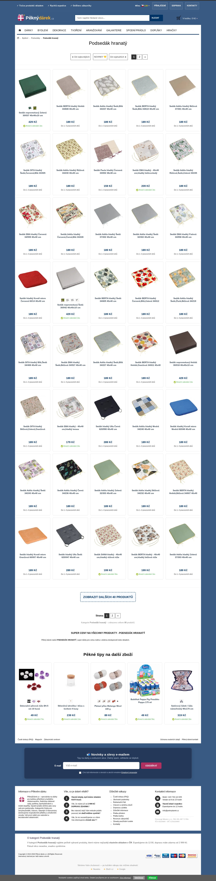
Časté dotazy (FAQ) (25, 739)
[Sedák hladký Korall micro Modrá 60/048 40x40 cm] (183, 407)
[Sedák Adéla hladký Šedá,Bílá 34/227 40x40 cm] (108, 343)
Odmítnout (139, 878)
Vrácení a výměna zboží (122, 805)
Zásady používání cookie (123, 821)
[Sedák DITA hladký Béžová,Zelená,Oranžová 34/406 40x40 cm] (33, 407)
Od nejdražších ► (118, 57)
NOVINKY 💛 (100, 57)
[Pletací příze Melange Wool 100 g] (108, 680)
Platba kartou (118, 816)
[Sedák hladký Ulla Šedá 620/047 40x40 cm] (70, 535)
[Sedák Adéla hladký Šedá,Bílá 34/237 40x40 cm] (108, 87)
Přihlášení (160, 6)
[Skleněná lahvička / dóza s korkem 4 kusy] (71, 680)
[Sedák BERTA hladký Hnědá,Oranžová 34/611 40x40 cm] (146, 343)
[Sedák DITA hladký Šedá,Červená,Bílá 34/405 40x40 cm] (33, 151)
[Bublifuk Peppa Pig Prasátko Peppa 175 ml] (145, 680)
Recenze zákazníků (121, 819)
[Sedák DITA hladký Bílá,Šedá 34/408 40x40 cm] (33, 343)
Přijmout (152, 878)
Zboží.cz (108, 869)
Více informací (125, 878)
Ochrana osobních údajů (170, 739)
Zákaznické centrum (52, 739)
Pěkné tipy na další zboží (108, 654)
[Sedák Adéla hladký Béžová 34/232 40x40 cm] (146, 471)
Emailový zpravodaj (129, 772)
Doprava (176, 6)
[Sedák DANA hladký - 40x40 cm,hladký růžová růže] (108, 535)
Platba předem (119, 813)
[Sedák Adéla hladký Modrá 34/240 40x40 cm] (146, 407)
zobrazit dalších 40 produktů (108, 597)
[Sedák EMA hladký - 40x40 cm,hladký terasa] (70, 407)
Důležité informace (120, 810)
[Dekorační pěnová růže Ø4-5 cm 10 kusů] (34, 680)
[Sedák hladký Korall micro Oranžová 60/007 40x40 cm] (33, 535)
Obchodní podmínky (121, 800)
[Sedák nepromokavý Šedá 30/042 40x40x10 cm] (70, 279)
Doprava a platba (120, 808)
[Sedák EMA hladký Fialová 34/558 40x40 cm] (183, 215)
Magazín (38, 739)
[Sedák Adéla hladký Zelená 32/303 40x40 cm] (108, 471)
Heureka (95, 869)
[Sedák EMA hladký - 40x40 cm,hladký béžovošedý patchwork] (146, 151)
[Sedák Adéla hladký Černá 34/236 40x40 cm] (70, 471)
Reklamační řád (119, 802)
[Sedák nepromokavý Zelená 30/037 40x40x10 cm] (33, 87)
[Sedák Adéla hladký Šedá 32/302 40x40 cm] (146, 215)
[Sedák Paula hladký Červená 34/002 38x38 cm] (108, 151)
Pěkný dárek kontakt (190, 739)
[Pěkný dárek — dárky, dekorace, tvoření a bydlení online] (38, 17)
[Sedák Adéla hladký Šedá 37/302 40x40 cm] (108, 215)
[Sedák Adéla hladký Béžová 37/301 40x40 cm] (183, 87)
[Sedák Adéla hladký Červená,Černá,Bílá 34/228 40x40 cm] (70, 215)
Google (121, 869)
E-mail (58, 766)
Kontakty (192, 6)
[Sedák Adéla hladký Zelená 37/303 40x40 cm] (183, 535)
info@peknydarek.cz (171, 811)
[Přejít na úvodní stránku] (18, 38)
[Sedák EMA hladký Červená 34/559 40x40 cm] (33, 215)
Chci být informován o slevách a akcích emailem (109, 772)
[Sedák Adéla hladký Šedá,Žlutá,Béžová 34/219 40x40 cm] (183, 279)
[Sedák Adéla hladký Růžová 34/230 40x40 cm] (70, 151)
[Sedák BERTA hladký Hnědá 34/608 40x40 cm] (70, 87)
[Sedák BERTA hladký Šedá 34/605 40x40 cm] (108, 279)
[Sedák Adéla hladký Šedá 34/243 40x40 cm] (33, 471)
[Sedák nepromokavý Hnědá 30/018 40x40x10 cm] (183, 343)
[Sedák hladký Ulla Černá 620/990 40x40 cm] (108, 407)
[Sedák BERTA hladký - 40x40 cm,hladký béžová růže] (146, 535)
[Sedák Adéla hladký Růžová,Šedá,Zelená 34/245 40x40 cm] (183, 151)
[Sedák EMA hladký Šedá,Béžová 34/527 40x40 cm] (70, 343)
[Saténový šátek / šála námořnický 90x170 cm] (181, 680)
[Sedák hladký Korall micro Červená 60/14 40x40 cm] (33, 279)
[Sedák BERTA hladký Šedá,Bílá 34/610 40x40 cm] (146, 87)
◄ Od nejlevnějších (81, 57)
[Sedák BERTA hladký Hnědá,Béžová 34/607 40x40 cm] (183, 471)
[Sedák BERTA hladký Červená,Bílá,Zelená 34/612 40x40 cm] (146, 279)
